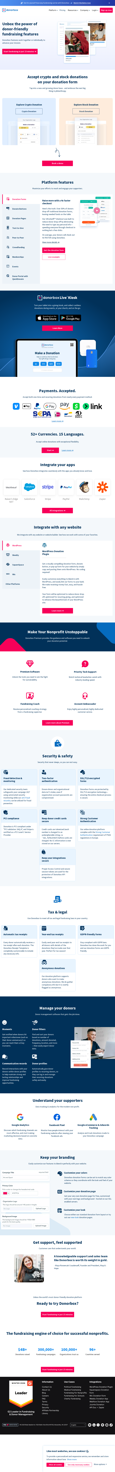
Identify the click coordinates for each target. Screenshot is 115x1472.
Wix (13, 574)
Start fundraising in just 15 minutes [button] (57, 1314)
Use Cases (69, 1382)
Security (45, 1407)
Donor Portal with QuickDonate (20, 277)
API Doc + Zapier (97, 1407)
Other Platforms (13, 584)
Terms (44, 1401)
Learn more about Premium (57, 722)
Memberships (18, 257)
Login (94, 10)
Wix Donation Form (98, 1396)
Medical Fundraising (72, 1390)
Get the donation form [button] (54, 250)
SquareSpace (18, 564)
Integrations (95, 1382)
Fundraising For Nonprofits (75, 1393)
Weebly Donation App (99, 1399)
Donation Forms (19, 199)
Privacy (45, 1404)
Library (45, 1413)
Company (84, 10)
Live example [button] (54, 257)
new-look (75, 1217)
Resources (72, 10)
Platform (52, 10)
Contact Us (47, 1387)
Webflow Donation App (99, 1401)
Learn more (57, 421)
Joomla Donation (97, 1404)
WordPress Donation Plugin (101, 1387)
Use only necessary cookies (79, 1465)
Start (50, 450)
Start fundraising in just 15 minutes (20, 51)
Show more (72, 1459)
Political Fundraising (72, 1387)
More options (99, 1464)
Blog (44, 1393)
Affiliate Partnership (50, 1410)
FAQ (43, 1399)
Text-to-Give (18, 228)
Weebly (15, 555)
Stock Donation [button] (86, 111)
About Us (46, 1390)
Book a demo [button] (57, 163)
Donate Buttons (19, 209)
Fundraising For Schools (74, 1396)
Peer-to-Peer (18, 237)
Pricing (62, 10)
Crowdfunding (18, 247)
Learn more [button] (58, 610)
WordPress (17, 545)
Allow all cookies (55, 1465)
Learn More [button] (57, 328)
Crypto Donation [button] (29, 111)
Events (15, 266)
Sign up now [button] (106, 10)
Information (47, 1382)
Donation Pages (19, 218)
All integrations (57, 510)
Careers (45, 1396)
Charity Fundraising (72, 1399)
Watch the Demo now (82, 3)
